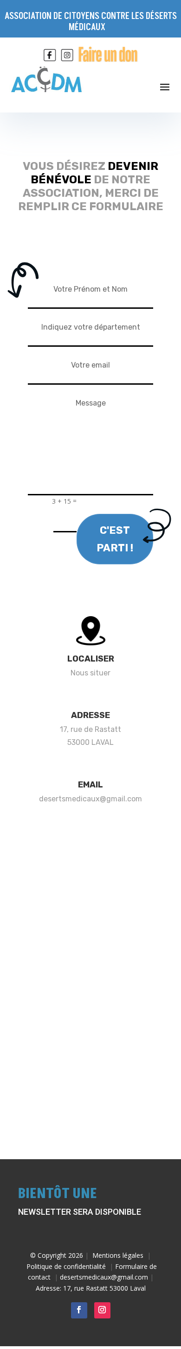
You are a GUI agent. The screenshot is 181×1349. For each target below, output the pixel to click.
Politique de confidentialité (66, 1266)
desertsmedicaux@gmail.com (90, 798)
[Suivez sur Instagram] (102, 1310)
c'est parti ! (115, 539)
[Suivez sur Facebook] (79, 1310)
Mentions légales (117, 1255)
